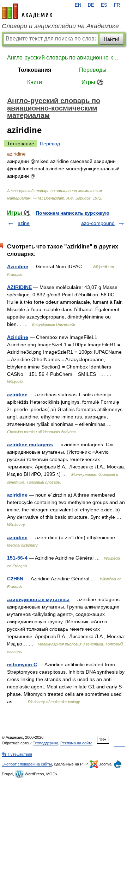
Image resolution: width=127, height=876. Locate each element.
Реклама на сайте (76, 743)
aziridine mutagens (30, 444)
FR (117, 5)
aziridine (17, 394)
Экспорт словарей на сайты (27, 764)
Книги (34, 82)
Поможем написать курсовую (72, 213)
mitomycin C (22, 664)
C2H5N (15, 578)
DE (91, 5)
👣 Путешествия (17, 754)
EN (78, 5)
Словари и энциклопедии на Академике (60, 26)
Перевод (50, 143)
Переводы (93, 70)
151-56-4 (17, 558)
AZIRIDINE (19, 287)
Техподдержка (45, 743)
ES (104, 5)
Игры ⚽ (92, 82)
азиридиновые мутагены (38, 599)
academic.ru (27, 11)
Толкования (34, 70)
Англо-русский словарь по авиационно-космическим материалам (63, 58)
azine (24, 223)
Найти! (111, 39)
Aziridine (17, 266)
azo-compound (98, 223)
